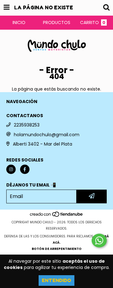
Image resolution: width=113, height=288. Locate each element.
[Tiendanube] (56, 216)
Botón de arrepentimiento (57, 248)
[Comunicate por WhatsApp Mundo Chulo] (99, 240)
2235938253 (27, 125)
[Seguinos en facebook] (25, 169)
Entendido (56, 280)
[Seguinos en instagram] (11, 169)
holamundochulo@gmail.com (46, 135)
